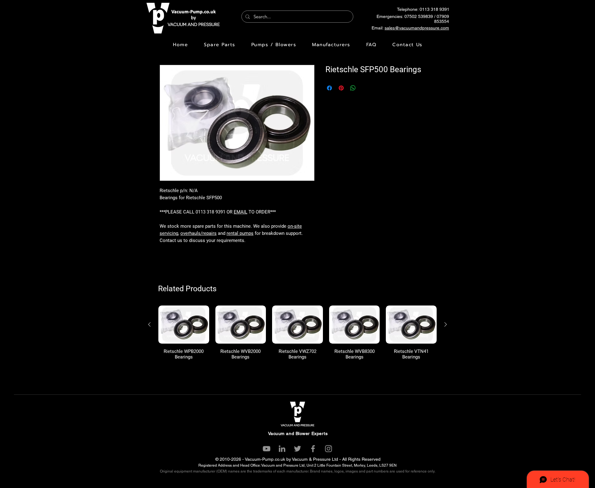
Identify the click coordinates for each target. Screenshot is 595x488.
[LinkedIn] (282, 448)
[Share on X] (364, 88)
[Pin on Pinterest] (341, 88)
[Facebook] (313, 448)
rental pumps (240, 233)
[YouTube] (266, 448)
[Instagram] (328, 448)
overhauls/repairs (198, 233)
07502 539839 (418, 16)
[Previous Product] (149, 324)
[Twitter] (297, 448)
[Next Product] (445, 324)
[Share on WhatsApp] (353, 88)
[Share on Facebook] (329, 88)
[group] (297, 332)
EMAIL (240, 212)
